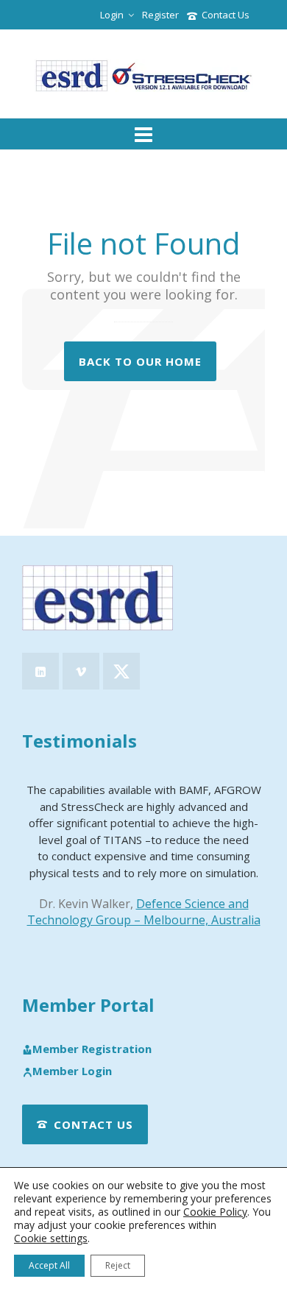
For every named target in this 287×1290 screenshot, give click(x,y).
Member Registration (92, 1049)
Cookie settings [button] (51, 1238)
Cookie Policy (215, 1212)
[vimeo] (81, 671)
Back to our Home (140, 361)
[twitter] (121, 671)
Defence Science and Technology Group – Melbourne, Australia (144, 912)
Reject (117, 1265)
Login (112, 14)
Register (160, 14)
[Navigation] (143, 133)
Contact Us (225, 14)
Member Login (72, 1071)
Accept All (49, 1265)
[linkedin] (40, 671)
